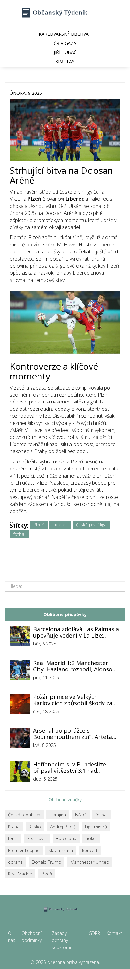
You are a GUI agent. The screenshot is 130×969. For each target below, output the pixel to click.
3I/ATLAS (65, 61)
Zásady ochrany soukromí (61, 940)
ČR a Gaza (65, 43)
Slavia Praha (61, 850)
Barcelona (66, 838)
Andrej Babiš (63, 827)
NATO (80, 815)
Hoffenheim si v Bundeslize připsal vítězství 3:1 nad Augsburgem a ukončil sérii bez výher (76, 767)
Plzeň (38, 525)
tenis (13, 838)
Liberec (60, 525)
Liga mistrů (96, 827)
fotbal (19, 534)
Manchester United (89, 862)
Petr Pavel (37, 838)
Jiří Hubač (65, 52)
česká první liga (91, 525)
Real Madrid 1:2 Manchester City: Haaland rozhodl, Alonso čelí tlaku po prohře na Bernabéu (72, 666)
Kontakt (114, 933)
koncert (90, 850)
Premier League (23, 850)
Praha (14, 827)
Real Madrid (20, 874)
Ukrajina (58, 815)
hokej (91, 838)
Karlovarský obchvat (65, 34)
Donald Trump (46, 862)
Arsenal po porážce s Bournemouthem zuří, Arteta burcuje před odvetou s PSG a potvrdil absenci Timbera (73, 734)
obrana (15, 862)
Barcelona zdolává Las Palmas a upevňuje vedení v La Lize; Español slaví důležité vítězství (76, 632)
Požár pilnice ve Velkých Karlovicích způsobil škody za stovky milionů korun (72, 700)
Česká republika (24, 815)
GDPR (94, 933)
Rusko (35, 827)
